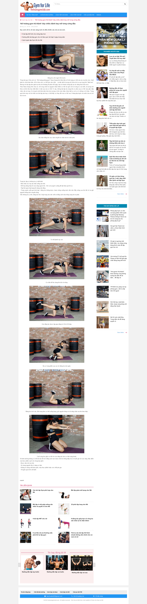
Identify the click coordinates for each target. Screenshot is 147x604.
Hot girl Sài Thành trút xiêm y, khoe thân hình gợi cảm (117, 228)
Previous (19, 565)
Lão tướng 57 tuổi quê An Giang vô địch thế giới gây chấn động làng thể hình (118, 258)
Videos (98, 15)
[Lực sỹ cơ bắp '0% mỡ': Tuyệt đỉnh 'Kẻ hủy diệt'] (102, 60)
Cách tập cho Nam (62, 15)
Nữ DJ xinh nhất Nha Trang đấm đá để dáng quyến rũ (117, 319)
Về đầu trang (99, 596)
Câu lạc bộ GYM (89, 15)
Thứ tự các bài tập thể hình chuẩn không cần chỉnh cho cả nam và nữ (81, 535)
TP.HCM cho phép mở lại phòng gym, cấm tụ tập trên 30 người (118, 289)
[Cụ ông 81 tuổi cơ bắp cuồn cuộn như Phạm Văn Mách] (102, 75)
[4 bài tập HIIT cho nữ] (25, 523)
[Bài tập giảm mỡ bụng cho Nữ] (63, 494)
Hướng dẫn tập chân (29, 573)
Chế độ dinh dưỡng (46, 15)
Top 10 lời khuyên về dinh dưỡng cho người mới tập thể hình (117, 108)
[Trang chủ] (21, 20)
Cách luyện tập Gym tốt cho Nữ (32, 40)
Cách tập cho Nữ (75, 15)
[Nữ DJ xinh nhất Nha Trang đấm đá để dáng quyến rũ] (103, 322)
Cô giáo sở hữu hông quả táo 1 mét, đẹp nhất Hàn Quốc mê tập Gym (117, 178)
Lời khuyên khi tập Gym (55, 569)
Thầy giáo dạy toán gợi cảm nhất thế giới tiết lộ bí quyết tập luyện (117, 125)
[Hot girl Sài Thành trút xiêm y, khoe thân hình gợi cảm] (103, 231)
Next (94, 565)
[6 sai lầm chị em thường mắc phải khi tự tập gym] (25, 537)
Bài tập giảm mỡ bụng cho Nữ (81, 490)
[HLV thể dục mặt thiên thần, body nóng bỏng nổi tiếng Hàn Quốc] (103, 307)
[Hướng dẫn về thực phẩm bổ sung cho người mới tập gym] (102, 92)
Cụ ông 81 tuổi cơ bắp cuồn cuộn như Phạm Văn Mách (117, 72)
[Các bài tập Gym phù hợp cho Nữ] (25, 494)
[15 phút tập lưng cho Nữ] (63, 509)
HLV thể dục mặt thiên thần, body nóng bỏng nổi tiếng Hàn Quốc (118, 304)
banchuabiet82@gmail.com (54, 596)
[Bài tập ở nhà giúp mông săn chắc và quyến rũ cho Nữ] (25, 509)
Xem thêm (120, 194)
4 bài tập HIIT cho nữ (40, 518)
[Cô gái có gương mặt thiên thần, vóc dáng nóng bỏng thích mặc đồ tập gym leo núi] (103, 246)
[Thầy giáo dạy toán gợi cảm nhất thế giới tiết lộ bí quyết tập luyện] (102, 128)
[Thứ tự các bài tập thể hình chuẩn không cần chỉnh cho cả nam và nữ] (63, 537)
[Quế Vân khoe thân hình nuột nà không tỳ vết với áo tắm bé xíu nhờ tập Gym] (102, 161)
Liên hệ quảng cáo (78, 596)
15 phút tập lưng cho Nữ (79, 504)
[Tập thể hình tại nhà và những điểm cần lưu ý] (102, 145)
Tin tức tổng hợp (32, 15)
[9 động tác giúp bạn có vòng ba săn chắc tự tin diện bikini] (63, 523)
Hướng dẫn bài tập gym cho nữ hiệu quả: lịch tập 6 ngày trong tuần (43, 37)
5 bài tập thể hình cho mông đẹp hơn (34, 34)
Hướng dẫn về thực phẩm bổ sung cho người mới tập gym (118, 90)
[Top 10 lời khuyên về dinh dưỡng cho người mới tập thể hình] (102, 110)
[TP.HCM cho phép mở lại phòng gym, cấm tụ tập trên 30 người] (103, 292)
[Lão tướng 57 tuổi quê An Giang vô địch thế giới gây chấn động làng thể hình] (103, 261)
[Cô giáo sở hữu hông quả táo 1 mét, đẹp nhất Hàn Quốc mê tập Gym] (102, 180)
